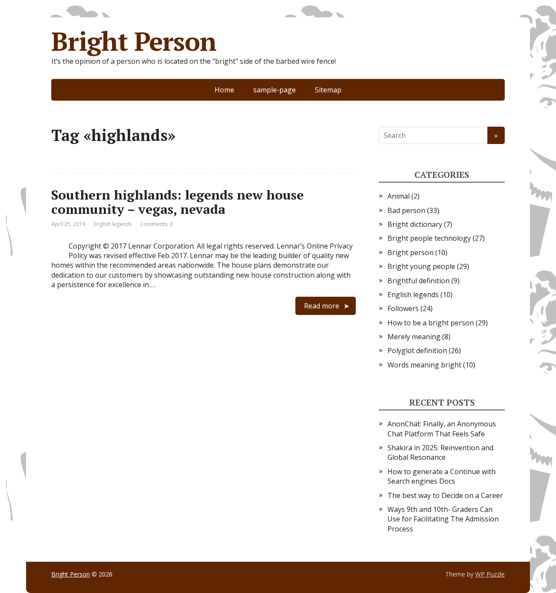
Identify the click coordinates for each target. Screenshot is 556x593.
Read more (321, 306)
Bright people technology (429, 238)
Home (224, 90)
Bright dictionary (414, 224)
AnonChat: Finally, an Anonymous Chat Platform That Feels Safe (441, 428)
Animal (398, 196)
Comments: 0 (156, 224)
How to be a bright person (430, 323)
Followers (403, 308)
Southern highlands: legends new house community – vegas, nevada (177, 202)
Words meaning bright (424, 365)
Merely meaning (413, 336)
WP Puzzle (490, 574)
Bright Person (133, 41)
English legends (113, 224)
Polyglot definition (417, 350)
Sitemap (328, 90)
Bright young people (421, 266)
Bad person (406, 210)
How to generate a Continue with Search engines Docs (441, 476)
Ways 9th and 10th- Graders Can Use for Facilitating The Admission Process (443, 519)
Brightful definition (418, 280)
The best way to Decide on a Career (445, 495)
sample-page (274, 90)
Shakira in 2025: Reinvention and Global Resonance (440, 452)
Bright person (410, 252)
